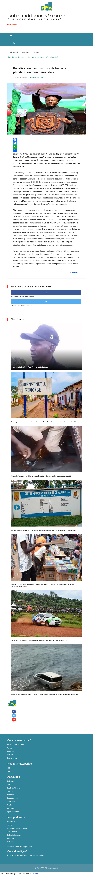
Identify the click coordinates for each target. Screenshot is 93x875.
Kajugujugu (11, 821)
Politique (10, 781)
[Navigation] (11, 36)
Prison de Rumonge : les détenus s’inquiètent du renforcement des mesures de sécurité (41, 476)
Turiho (9, 825)
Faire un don (16, 729)
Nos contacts (12, 758)
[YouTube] (14, 719)
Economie (11, 795)
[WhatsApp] (46, 147)
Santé (9, 805)
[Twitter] (46, 143)
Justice (10, 791)
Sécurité (10, 784)
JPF (8, 768)
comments (76, 273)
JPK (8, 771)
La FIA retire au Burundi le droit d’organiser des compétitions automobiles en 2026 (38, 640)
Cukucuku (10, 842)
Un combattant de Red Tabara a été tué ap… (30, 367)
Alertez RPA (13, 24)
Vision (9, 748)
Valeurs (10, 755)
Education (11, 808)
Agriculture (11, 801)
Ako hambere (12, 832)
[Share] (46, 150)
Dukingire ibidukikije (14, 835)
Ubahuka (10, 838)
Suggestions (27, 847)
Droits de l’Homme (14, 788)
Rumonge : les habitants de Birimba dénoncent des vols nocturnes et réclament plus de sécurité (43, 422)
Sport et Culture (13, 812)
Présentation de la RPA (15, 744)
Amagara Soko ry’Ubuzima (17, 828)
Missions (10, 751)
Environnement (12, 798)
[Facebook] (14, 712)
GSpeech (35, 874)
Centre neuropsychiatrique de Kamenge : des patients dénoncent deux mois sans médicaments (43, 530)
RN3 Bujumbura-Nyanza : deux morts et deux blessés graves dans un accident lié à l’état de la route (44, 694)
